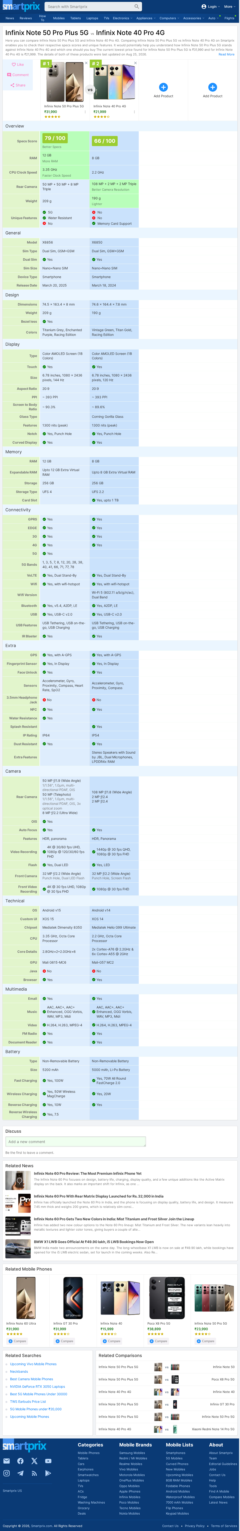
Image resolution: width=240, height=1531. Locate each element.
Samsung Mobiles (132, 1453)
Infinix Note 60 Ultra (21, 1323)
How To (42, 18)
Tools (213, 1486)
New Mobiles (175, 1469)
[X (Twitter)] (34, 1461)
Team (213, 1458)
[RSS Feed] (34, 1473)
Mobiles (59, 18)
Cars (81, 1464)
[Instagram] (6, 1473)
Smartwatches (88, 1475)
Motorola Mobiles (132, 1475)
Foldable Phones (178, 1486)
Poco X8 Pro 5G (158, 1323)
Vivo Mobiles (128, 1469)
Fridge (82, 1497)
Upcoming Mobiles (179, 1475)
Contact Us (217, 1475)
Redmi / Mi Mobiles (133, 1458)
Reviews (26, 18)
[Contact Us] (6, 1461)
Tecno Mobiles (130, 1508)
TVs (106, 18)
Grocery (84, 1508)
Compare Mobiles (222, 1497)
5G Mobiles (174, 1458)
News (10, 18)
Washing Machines (91, 1502)
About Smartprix (221, 1453)
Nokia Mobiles (129, 1513)
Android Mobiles (178, 1491)
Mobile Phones (89, 1453)
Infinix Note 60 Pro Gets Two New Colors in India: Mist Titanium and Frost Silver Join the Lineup (114, 1219)
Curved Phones (177, 1464)
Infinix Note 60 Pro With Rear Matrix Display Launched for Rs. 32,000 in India (99, 1196)
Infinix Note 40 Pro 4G (110, 106)
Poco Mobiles (129, 1502)
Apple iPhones (129, 1491)
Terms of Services (224, 1526)
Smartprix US (12, 1490)
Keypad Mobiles (177, 1513)
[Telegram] (20, 1473)
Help (212, 1480)
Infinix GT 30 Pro (65, 1323)
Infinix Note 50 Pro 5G (211, 1323)
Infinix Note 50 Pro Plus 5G (64, 106)
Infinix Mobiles (129, 1497)
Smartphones (175, 1453)
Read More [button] (227, 54)
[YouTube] (48, 1461)
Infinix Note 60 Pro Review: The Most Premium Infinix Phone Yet (88, 1173)
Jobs (212, 1469)
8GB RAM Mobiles (179, 1480)
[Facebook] (20, 1461)
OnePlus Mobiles (131, 1480)
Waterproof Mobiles (180, 1497)
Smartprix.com (41, 1526)
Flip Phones (174, 1508)
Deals (82, 1513)
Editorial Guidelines (223, 1464)
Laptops (92, 18)
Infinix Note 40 (111, 1323)
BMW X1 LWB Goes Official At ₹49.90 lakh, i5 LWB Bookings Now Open (94, 1242)
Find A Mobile (219, 1491)
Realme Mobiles (130, 1464)
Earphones (86, 1469)
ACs (81, 1491)
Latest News (218, 1502)
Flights (229, 18)
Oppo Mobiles (129, 1486)
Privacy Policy (195, 1526)
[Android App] (48, 1473)
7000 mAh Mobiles (179, 1502)
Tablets (75, 18)
